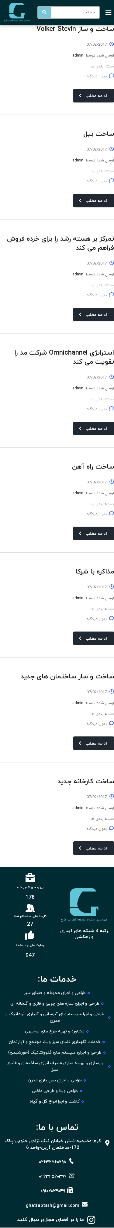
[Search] (44, 12)
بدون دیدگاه (97, 76)
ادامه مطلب (96, 96)
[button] (108, 12)
